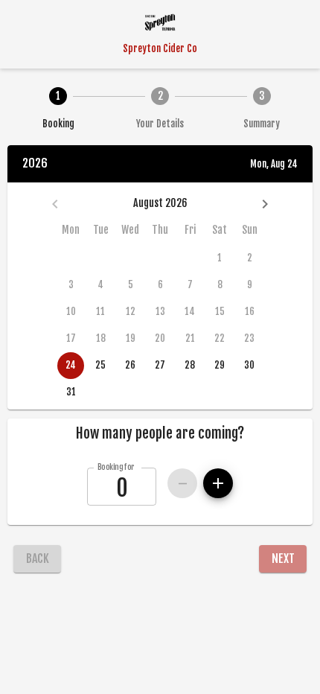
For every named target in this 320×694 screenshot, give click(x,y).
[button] (160, 433)
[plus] (218, 483)
